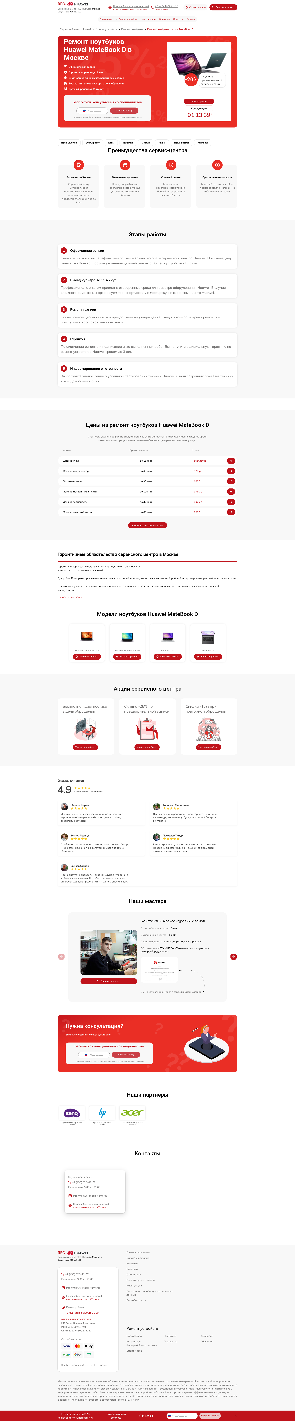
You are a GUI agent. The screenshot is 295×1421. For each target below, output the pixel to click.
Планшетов (170, 1341)
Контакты (178, 19)
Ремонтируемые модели (140, 1280)
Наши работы (181, 142)
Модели (146, 142)
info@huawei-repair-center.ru (90, 1195)
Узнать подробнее (84, 747)
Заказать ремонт (88, 656)
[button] (233, 957)
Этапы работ (92, 142)
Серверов (207, 1335)
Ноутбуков (170, 1335)
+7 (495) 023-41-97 (166, 6)
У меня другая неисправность (147, 525)
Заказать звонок (225, 7)
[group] (72, 1116)
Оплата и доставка (137, 1257)
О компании (106, 19)
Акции (162, 142)
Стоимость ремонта (138, 1252)
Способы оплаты (136, 1300)
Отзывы (191, 19)
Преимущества (69, 142)
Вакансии (164, 19)
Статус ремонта (197, 7)
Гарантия (128, 142)
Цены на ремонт (199, 101)
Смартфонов (134, 1335)
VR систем (207, 1341)
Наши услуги (134, 1285)
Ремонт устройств (128, 19)
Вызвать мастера (110, 981)
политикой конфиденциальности (129, 117)
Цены (111, 142)
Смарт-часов (134, 1350)
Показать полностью (70, 596)
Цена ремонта (148, 19)
